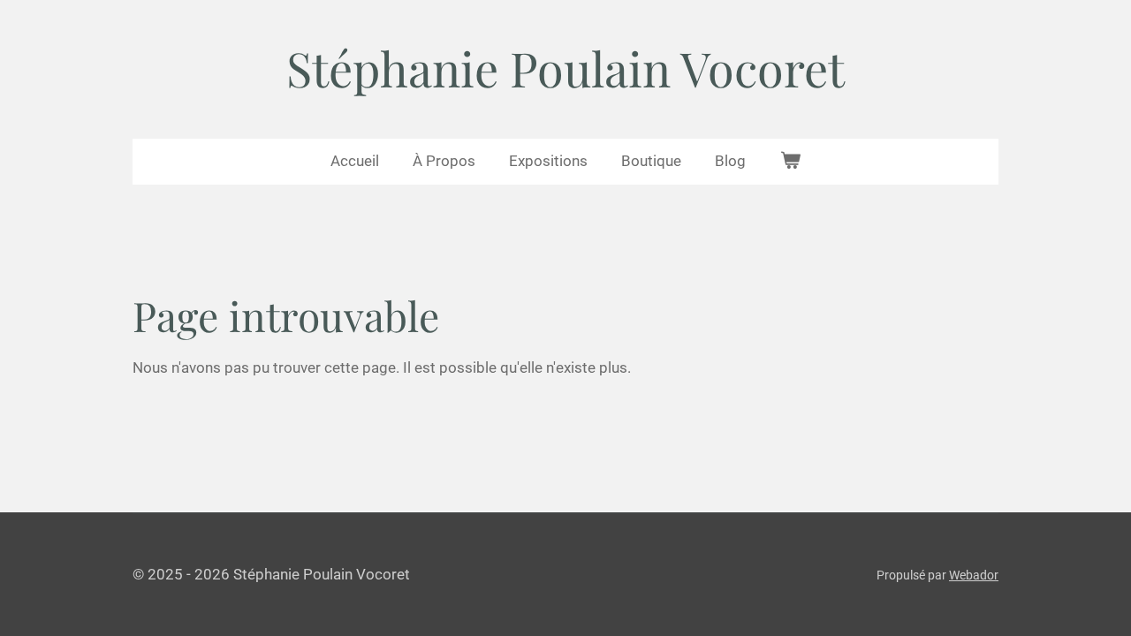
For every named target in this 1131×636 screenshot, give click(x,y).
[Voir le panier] (790, 162)
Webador (973, 575)
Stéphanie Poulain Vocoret (565, 68)
